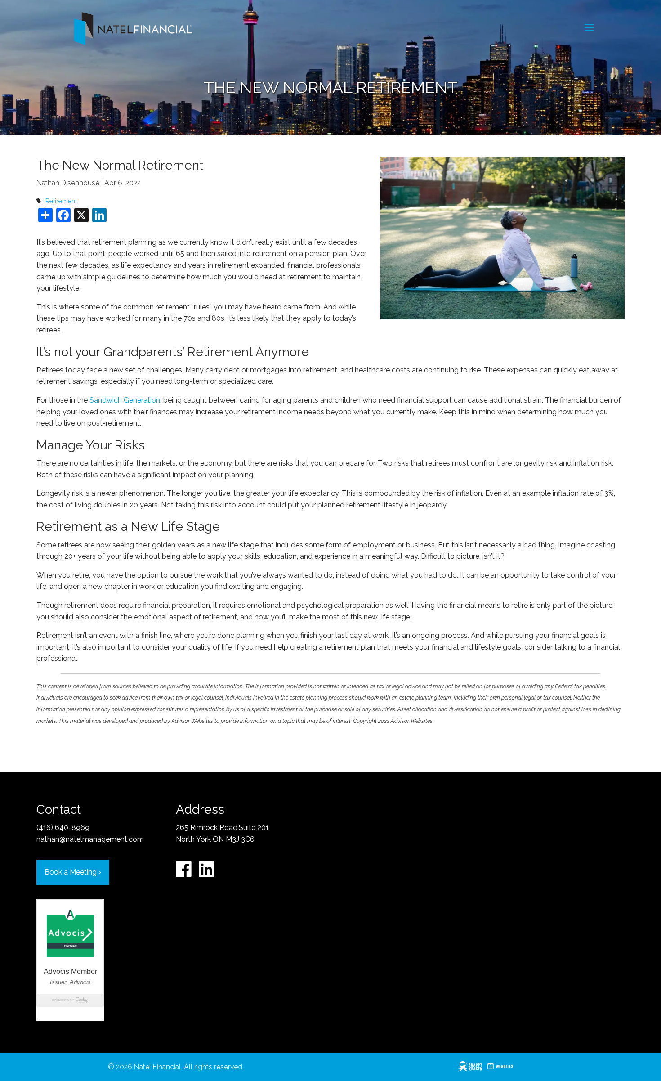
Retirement (61, 201)
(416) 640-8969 (62, 827)
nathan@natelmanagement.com (90, 839)
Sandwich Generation (124, 400)
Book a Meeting (73, 872)
